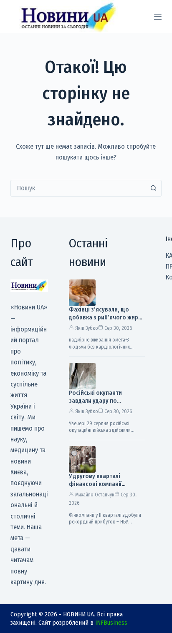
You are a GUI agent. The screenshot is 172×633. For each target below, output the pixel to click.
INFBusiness (111, 622)
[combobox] (78, 188)
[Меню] (158, 16)
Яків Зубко (86, 328)
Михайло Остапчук (94, 495)
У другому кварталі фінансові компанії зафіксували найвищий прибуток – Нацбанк (101, 488)
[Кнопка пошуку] (153, 188)
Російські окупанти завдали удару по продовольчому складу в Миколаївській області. (103, 404)
